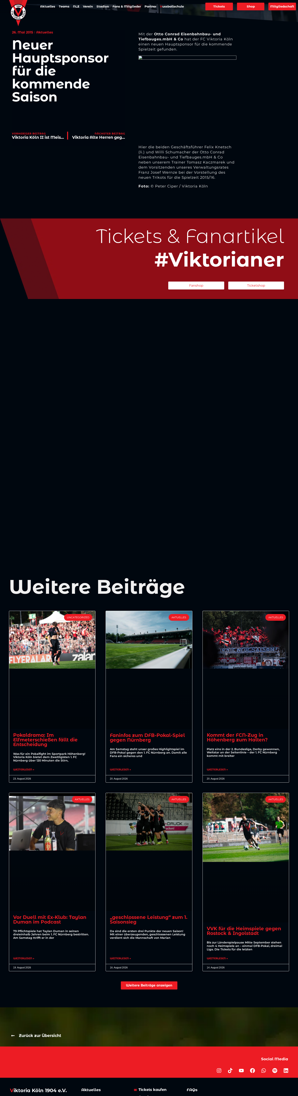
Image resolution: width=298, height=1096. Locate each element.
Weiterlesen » (23, 769)
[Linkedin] (286, 1070)
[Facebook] (253, 1070)
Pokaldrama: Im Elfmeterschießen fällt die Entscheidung (45, 739)
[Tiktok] (230, 1070)
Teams (64, 6)
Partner (150, 6)
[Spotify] (275, 1070)
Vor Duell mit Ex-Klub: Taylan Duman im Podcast (49, 919)
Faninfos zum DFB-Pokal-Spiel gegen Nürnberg (147, 737)
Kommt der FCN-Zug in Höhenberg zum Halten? (237, 737)
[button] (149, 985)
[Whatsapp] (264, 1070)
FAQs (192, 1089)
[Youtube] (241, 1070)
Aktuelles (47, 6)
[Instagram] (219, 1070)
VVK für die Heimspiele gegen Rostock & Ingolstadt (244, 931)
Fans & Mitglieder (127, 6)
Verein (88, 6)
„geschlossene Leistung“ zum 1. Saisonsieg (148, 919)
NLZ (76, 6)
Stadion (102, 6)
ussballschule (172, 6)
